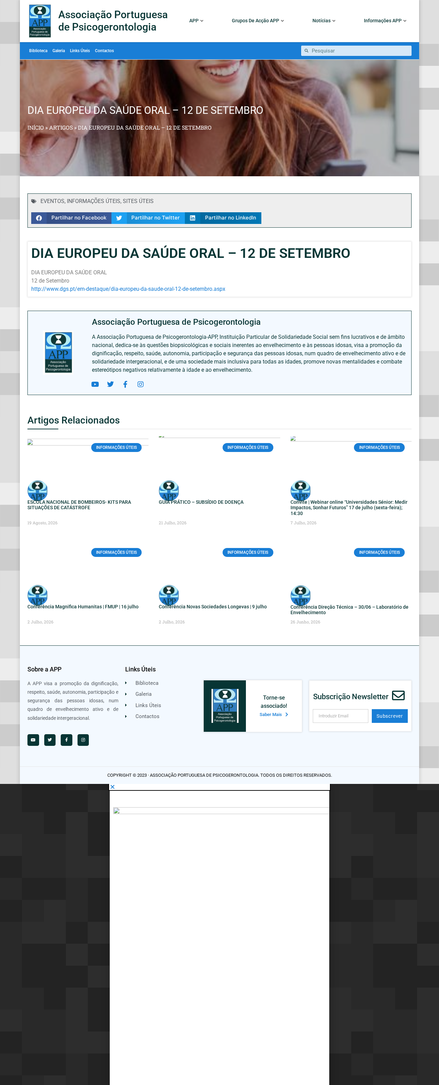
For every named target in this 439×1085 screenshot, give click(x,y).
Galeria (58, 50)
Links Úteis (80, 50)
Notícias (321, 20)
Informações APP (383, 20)
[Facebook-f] (125, 384)
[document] (219, 934)
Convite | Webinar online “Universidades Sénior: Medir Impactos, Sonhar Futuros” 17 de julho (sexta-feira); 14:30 (348, 507)
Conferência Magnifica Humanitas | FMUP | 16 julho (83, 606)
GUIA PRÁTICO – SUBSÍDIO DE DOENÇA (201, 502)
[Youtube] (95, 384)
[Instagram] (140, 384)
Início (35, 127)
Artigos (61, 127)
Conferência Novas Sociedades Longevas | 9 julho (213, 606)
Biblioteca (38, 50)
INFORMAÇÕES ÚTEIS (93, 201)
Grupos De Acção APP (255, 20)
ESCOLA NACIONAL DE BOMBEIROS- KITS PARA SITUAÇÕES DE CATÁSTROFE (79, 505)
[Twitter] (110, 384)
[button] (71, 218)
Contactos (104, 50)
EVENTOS (52, 201)
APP (194, 20)
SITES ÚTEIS (138, 201)
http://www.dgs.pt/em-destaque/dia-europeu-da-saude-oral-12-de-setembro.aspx (128, 289)
